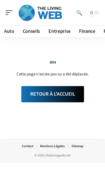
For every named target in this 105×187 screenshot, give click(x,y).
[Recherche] (79, 12)
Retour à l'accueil (52, 94)
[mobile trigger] (10, 12)
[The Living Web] (40, 12)
